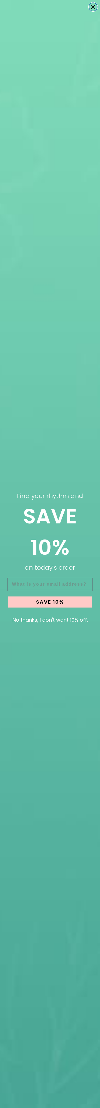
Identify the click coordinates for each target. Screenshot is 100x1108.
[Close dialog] (93, 7)
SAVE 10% (50, 601)
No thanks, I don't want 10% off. (50, 619)
